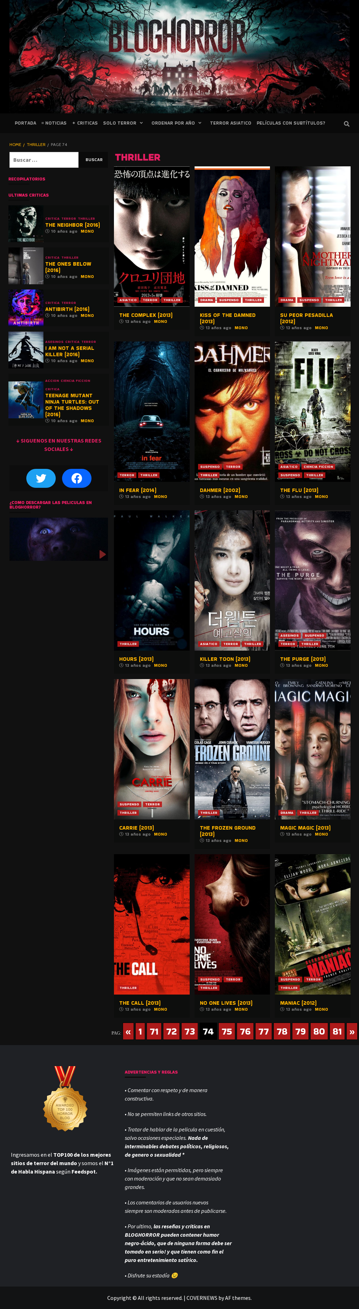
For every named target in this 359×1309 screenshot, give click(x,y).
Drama (206, 300)
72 (171, 1031)
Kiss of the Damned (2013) (228, 318)
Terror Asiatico (230, 123)
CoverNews (202, 1297)
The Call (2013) (140, 1002)
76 (245, 1031)
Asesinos (289, 635)
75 (227, 1031)
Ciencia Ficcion (318, 466)
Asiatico (128, 300)
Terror (150, 300)
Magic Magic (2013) (305, 827)
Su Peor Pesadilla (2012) (306, 318)
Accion (52, 381)
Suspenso (229, 300)
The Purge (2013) (303, 659)
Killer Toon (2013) (225, 659)
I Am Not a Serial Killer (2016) (69, 351)
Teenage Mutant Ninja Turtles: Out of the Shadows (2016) (72, 405)
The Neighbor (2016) (72, 224)
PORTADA (25, 123)
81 (337, 1031)
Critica (52, 218)
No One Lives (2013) (226, 1002)
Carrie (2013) (136, 827)
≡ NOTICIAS (54, 123)
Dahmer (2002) (220, 490)
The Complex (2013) (145, 315)
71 (154, 1031)
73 (189, 1031)
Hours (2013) (136, 659)
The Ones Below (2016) (68, 267)
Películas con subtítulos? (291, 123)
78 (282, 1031)
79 (300, 1031)
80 (319, 1031)
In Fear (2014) (137, 490)
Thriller (172, 300)
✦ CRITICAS (85, 123)
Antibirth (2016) (67, 309)
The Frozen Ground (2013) (228, 831)
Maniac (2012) (298, 1002)
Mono (160, 321)
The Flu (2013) (299, 490)
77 (263, 1031)
